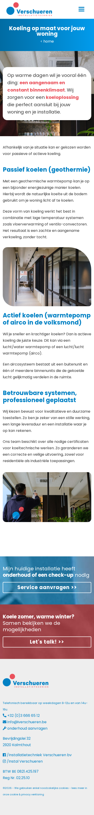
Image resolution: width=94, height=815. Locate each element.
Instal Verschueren (26, 761)
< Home (47, 41)
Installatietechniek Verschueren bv (40, 755)
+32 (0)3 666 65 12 (23, 715)
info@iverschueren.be (27, 722)
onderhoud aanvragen (27, 728)
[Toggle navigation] (81, 9)
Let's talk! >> (47, 641)
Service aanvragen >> (47, 587)
